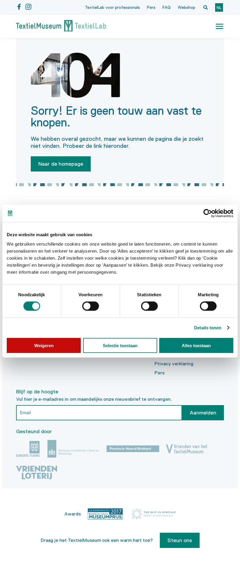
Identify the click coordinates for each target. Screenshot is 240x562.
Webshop (186, 7)
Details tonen (207, 327)
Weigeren (44, 345)
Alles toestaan (196, 345)
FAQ (166, 7)
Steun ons (179, 540)
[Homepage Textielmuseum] (61, 26)
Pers (151, 7)
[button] (219, 26)
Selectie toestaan (120, 345)
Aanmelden (203, 413)
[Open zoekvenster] (205, 7)
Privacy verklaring (174, 363)
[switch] (90, 306)
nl (219, 7)
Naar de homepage (60, 164)
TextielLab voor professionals (112, 7)
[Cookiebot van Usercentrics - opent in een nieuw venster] (207, 213)
